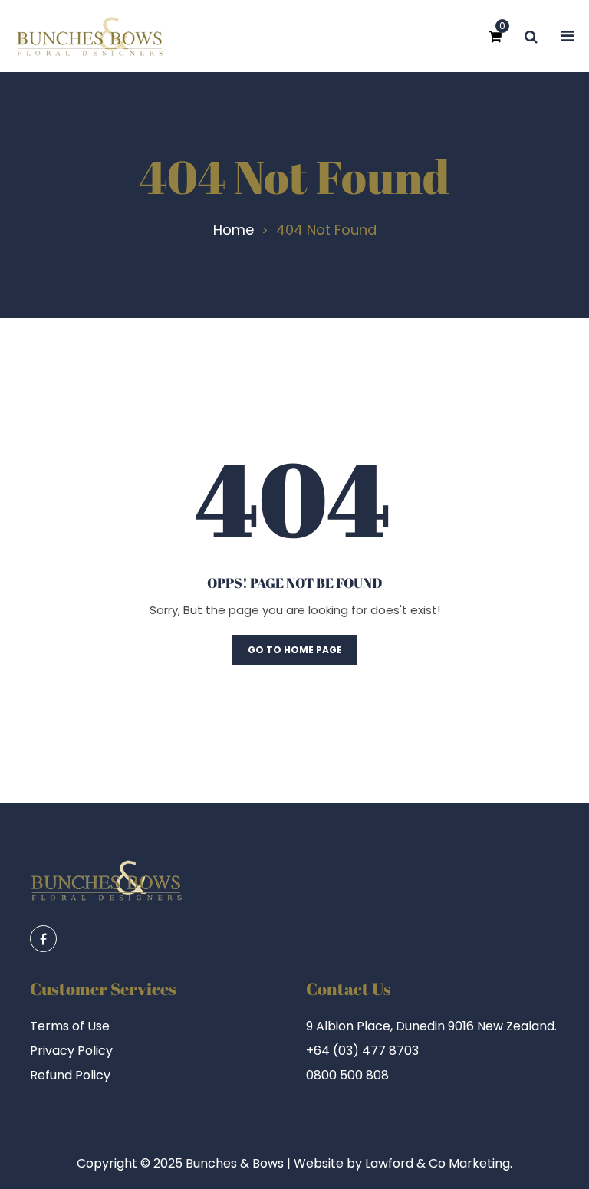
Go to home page (295, 649)
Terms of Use (70, 1026)
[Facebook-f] (43, 938)
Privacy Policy (71, 1051)
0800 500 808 (347, 1075)
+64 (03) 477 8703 (362, 1050)
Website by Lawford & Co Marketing (402, 1163)
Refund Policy (70, 1075)
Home (233, 230)
